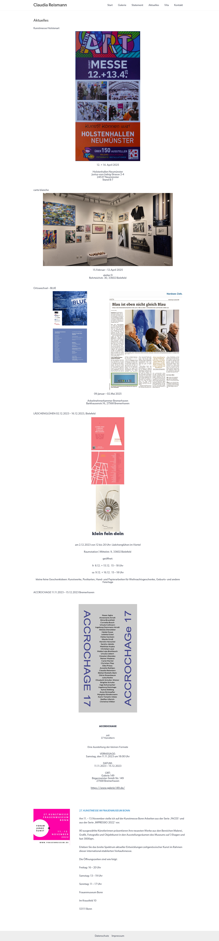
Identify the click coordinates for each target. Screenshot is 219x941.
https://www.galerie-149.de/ (108, 788)
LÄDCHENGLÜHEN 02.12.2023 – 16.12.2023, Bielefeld (64, 413)
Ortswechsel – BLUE (44, 288)
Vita (166, 5)
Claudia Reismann (50, 5)
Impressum (118, 936)
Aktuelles (154, 5)
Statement (137, 5)
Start (110, 5)
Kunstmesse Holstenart (46, 28)
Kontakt (178, 5)
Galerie (122, 5)
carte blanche (41, 190)
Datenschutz (102, 936)
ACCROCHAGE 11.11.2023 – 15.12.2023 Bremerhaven (63, 592)
